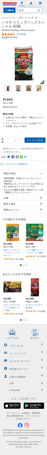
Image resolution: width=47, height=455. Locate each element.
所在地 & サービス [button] (18, 369)
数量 (3, 140)
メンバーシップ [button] (17, 353)
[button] (39, 10)
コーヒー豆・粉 (30, 17)
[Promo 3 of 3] (26, 265)
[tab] (23, 344)
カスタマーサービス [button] (19, 361)
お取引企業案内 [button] (17, 376)
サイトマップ (13, 413)
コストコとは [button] (16, 345)
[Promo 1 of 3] (21, 265)
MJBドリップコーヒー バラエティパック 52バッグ (11, 253)
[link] (8, 157)
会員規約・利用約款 (30, 413)
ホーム (4, 17)
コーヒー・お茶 (15, 17)
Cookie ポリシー (23, 418)
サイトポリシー (33, 416)
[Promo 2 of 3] (23, 265)
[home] (10, 4)
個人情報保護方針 (15, 416)
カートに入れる (35, 140)
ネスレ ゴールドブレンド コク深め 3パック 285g (11, 307)
